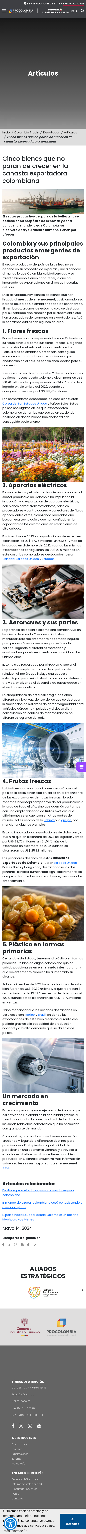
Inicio (6, 132)
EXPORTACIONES (73, 3)
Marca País (18, 1463)
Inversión (17, 1449)
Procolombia (19, 1444)
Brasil (42, 1014)
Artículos (70, 132)
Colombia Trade (26, 132)
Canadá (8, 559)
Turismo (16, 1458)
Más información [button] (15, 1531)
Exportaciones (20, 1454)
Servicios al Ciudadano (25, 1479)
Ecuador (48, 559)
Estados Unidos (35, 403)
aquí (5, 1168)
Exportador (51, 132)
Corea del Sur (12, 403)
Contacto (17, 1498)
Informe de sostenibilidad (27, 1484)
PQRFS (15, 1493)
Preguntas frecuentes (24, 1489)
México (30, 1014)
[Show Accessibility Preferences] (10, 1523)
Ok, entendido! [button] (72, 1521)
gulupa (66, 820)
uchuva (49, 820)
